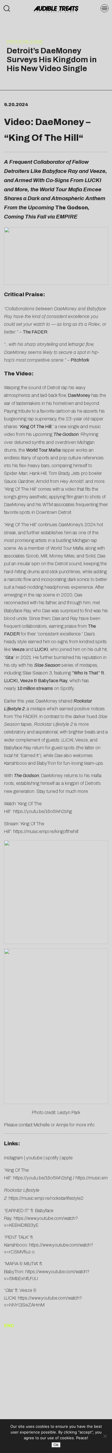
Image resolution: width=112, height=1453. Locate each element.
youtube (34, 1157)
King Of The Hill (44, 138)
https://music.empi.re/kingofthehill (45, 831)
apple (67, 1157)
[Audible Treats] (56, 8)
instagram (13, 1157)
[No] (105, 1436)
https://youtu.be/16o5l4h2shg (42, 811)
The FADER (25, 716)
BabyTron (46, 763)
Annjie (62, 1124)
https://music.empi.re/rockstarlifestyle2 (46, 1198)
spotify (52, 1157)
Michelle (42, 1124)
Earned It (29, 755)
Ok (56, 1445)
